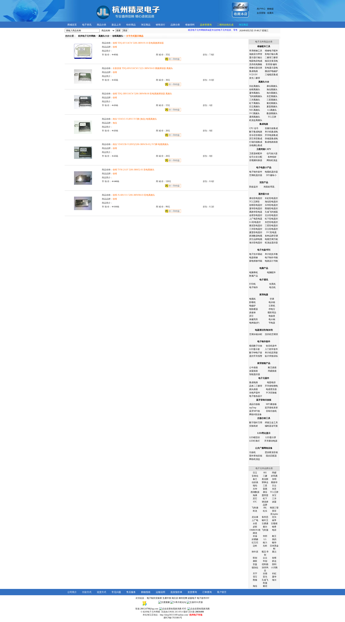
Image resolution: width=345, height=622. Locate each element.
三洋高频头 (254, 99)
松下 (265, 498)
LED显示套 (254, 349)
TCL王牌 (272, 117)
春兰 (255, 479)
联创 (255, 558)
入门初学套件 (271, 349)
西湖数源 (255, 492)
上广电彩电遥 (255, 218)
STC (255, 502)
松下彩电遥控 (271, 218)
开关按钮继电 (271, 386)
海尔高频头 (272, 93)
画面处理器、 (270, 186)
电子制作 (253, 287)
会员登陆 (261, 13)
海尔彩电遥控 (255, 242)
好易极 (255, 539)
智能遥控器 (254, 374)
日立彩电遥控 (271, 229)
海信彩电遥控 (271, 201)
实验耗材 (253, 426)
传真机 (272, 284)
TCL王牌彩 (254, 201)
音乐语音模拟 (255, 135)
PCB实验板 (271, 392)
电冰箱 (272, 302)
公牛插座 (253, 367)
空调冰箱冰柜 (255, 334)
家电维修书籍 (255, 261)
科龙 (255, 511)
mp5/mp (252, 407)
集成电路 (253, 71)
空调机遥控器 (255, 175)
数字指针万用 (255, 422)
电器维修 (253, 257)
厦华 (274, 576)
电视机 (252, 299)
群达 (274, 561)
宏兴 (274, 517)
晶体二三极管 (255, 386)
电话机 (272, 287)
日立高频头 (254, 106)
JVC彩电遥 (271, 232)
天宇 (255, 573)
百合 (274, 485)
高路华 (274, 482)
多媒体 (252, 312)
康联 (255, 561)
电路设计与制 (271, 261)
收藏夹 (270, 13)
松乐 (265, 511)
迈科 (255, 546)
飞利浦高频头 (255, 96)
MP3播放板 (271, 404)
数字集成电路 (255, 131)
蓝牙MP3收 (254, 411)
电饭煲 (272, 316)
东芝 (274, 489)
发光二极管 (254, 78)
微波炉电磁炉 (271, 71)
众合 (265, 558)
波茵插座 (253, 371)
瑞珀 (255, 485)
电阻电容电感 (255, 61)
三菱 (265, 476)
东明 (274, 479)
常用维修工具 (255, 50)
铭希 (274, 526)
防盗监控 (253, 186)
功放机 (252, 452)
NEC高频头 (254, 110)
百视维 (274, 523)
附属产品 (253, 276)
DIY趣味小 (271, 175)
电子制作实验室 (154, 598)
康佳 (265, 492)
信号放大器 (272, 153)
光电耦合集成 (255, 145)
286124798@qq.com (149, 608)
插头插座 (253, 389)
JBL (265, 507)
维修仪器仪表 (255, 67)
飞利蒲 (265, 530)
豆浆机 (272, 305)
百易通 (265, 523)
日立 (255, 472)
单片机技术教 (271, 254)
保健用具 (253, 319)
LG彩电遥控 (255, 222)
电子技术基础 (255, 254)
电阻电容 (271, 382)
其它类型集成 (255, 138)
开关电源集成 (271, 135)
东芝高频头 (272, 96)
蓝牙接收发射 (271, 407)
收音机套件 (271, 346)
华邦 (265, 536)
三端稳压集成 (271, 74)
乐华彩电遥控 (271, 205)
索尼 (265, 586)
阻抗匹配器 (271, 456)
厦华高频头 (254, 93)
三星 (265, 485)
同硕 (274, 472)
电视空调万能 (271, 239)
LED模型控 (254, 437)
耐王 (274, 536)
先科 (265, 546)
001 (265, 472)
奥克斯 (265, 479)
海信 (255, 586)
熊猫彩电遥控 (271, 208)
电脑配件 (271, 272)
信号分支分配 (255, 157)
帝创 (265, 561)
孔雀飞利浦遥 (271, 212)
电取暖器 (253, 309)
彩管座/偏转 (271, 64)
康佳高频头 (272, 86)
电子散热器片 (255, 396)
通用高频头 (254, 117)
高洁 (274, 551)
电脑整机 (253, 272)
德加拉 (255, 567)
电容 (274, 530)
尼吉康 (255, 517)
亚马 (265, 576)
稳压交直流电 (271, 61)
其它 (251, 316)
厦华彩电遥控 (255, 208)
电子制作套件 (255, 172)
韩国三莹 (274, 507)
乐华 (255, 489)
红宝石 (255, 542)
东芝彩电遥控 (271, 222)
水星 (255, 523)
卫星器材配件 (255, 153)
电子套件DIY (203, 598)
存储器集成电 (271, 138)
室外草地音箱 (255, 456)
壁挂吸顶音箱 (271, 452)
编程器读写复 (271, 426)
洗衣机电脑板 (255, 64)
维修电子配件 (271, 50)
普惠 (265, 489)
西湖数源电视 (255, 236)
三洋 (274, 498)
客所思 (265, 517)
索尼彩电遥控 (255, 225)
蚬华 (274, 542)
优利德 (265, 564)
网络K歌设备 (255, 414)
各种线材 (272, 157)
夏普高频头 (272, 106)
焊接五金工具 (271, 422)
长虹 (274, 573)
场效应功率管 (255, 54)
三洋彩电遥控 (255, 229)
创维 (274, 558)
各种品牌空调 (271, 236)
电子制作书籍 (271, 257)
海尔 (274, 580)
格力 (265, 542)
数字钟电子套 (255, 352)
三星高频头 (272, 99)
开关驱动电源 (270, 441)
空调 (272, 299)
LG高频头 (272, 110)
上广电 (255, 520)
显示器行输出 (255, 57)
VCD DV (253, 74)
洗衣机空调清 (271, 334)
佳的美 (255, 482)
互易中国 (166, 598)
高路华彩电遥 (255, 212)
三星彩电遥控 (271, 225)
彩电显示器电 (271, 67)
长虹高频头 (254, 86)
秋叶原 (255, 551)
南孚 (274, 520)
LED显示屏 (270, 437)
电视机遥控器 (271, 172)
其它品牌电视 (255, 239)
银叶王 (265, 520)
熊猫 (255, 580)
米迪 (255, 536)
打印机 (252, 284)
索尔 (265, 526)
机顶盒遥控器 (271, 242)
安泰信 (255, 476)
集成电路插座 (271, 142)
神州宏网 (183, 598)
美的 (274, 539)
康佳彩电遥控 (255, 198)
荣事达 (265, 482)
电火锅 (272, 319)
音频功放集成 (271, 128)
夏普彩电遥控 (255, 232)
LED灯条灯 (254, 441)
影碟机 (252, 302)
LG (265, 539)
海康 (255, 495)
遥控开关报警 (255, 356)
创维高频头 (254, 89)
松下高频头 (254, 103)
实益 (255, 564)
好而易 (274, 476)
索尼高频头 (272, 103)
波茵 (274, 502)
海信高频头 (272, 89)
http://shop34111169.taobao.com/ (174, 615)
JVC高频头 (254, 113)
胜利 (274, 564)
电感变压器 (271, 389)
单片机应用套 (271, 352)
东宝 (274, 495)
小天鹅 (274, 567)
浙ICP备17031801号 (173, 617)
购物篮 (270, 9)
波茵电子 (192, 598)
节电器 (272, 323)
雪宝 (255, 576)
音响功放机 (271, 411)
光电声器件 (254, 392)
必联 (255, 526)
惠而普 (265, 495)
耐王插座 (272, 367)
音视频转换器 (255, 160)
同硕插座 (272, 371)
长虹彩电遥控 (271, 198)
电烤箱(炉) (254, 323)
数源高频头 (272, 113)
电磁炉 (252, 305)
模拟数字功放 (255, 346)
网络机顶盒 (272, 160)
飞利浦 (255, 507)
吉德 (265, 573)
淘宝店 (175, 598)
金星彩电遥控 (255, 215)
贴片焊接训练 (271, 356)
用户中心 (261, 9)
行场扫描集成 (255, 142)
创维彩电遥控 (255, 205)
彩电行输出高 (271, 54)
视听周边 (272, 312)
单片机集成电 (271, 131)
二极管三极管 (271, 57)
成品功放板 (254, 404)
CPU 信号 (253, 128)
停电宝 (272, 309)
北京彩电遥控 (271, 215)
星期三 (253, 30)
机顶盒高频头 (255, 120)
